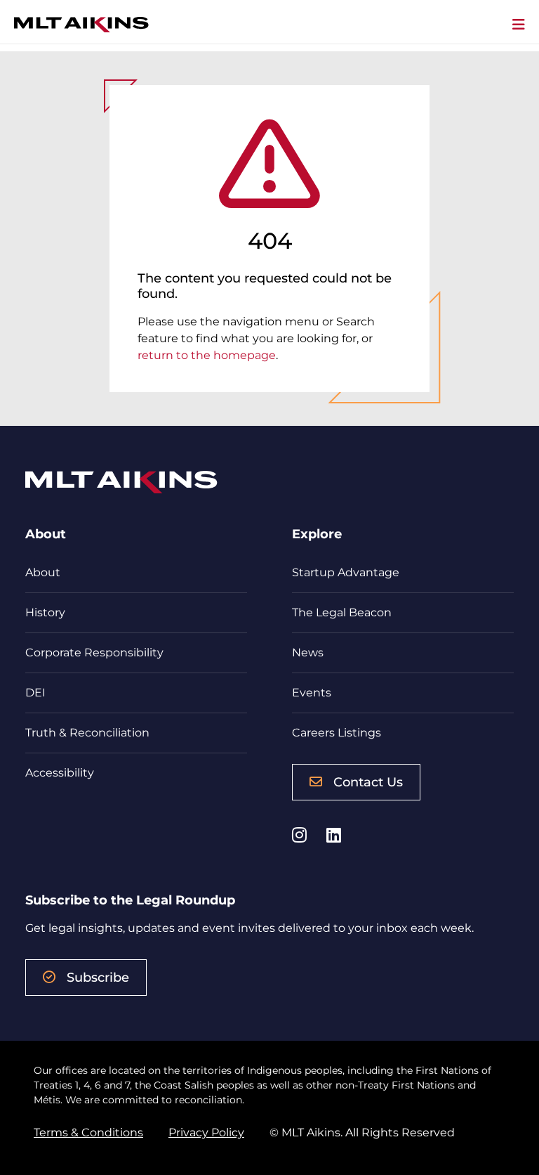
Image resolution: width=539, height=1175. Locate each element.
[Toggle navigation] (518, 25)
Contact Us (368, 782)
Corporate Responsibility (94, 652)
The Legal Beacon (342, 612)
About (42, 572)
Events (311, 692)
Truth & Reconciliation (87, 732)
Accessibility (59, 772)
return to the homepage (207, 355)
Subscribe (98, 977)
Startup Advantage (345, 572)
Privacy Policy (206, 1132)
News (308, 652)
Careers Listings (336, 732)
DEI (35, 692)
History (45, 612)
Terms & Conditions (88, 1132)
